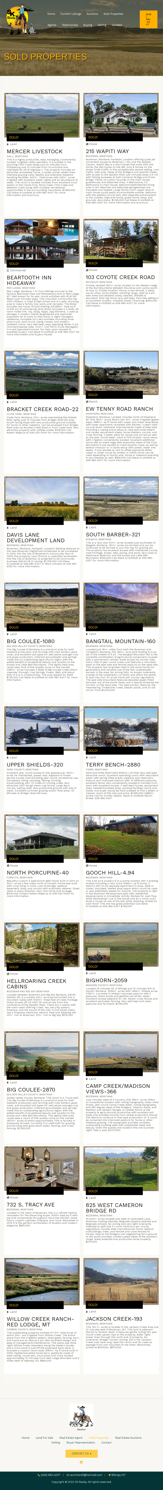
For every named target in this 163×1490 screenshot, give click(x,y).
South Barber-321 (113, 534)
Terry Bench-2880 (113, 764)
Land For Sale (44, 1437)
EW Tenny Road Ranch (119, 408)
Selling (102, 25)
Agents (51, 25)
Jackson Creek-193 (114, 1318)
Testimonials (70, 25)
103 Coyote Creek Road (120, 277)
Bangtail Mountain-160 (121, 641)
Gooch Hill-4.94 (110, 872)
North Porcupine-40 (38, 872)
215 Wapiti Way (107, 151)
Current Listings (70, 13)
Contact (117, 25)
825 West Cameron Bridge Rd (114, 1208)
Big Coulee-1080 (31, 641)
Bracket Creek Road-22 (43, 409)
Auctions (92, 13)
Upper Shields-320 (35, 764)
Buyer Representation (81, 1442)
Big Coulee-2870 (31, 1089)
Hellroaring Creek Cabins (36, 984)
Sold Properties (113, 13)
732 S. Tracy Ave (31, 1204)
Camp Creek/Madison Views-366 (118, 1089)
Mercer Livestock (34, 151)
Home (51, 13)
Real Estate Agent (71, 1437)
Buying (87, 25)
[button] (82, 1454)
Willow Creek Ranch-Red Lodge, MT (40, 1322)
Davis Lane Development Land (36, 537)
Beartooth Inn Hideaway (29, 280)
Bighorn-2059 (106, 980)
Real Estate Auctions (128, 1437)
